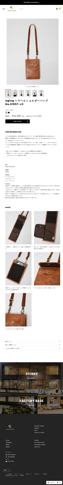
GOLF (36, 430)
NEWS (8, 444)
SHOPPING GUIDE (40, 444)
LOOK (7, 440)
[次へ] (53, 2)
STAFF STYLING (39, 432)
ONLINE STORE (39, 426)
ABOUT (8, 447)
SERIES (36, 428)
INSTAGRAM (12, 454)
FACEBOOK (11, 457)
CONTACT (37, 447)
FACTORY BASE (39, 442)
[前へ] (9, 2)
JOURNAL (9, 442)
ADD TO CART (17, 121)
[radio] (6, 112)
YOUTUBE (11, 461)
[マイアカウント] (57, 8)
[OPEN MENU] (4, 9)
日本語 (5, 470)
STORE (36, 440)
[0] (59, 9)
